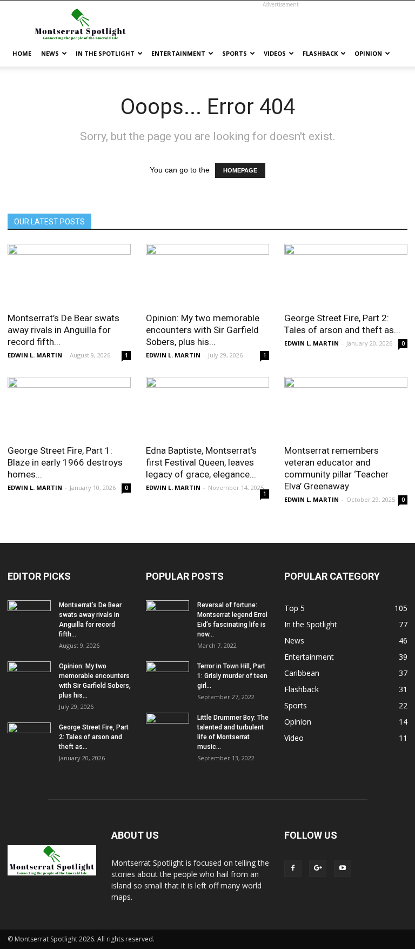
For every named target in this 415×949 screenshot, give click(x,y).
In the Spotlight (105, 53)
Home (21, 53)
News (50, 53)
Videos (275, 53)
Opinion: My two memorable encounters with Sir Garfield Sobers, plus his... (202, 330)
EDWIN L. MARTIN (35, 355)
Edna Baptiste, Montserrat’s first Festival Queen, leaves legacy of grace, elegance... (201, 462)
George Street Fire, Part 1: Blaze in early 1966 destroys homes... (65, 462)
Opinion (368, 53)
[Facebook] (293, 868)
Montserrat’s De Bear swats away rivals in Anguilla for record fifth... (63, 330)
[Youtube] (342, 868)
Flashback (320, 53)
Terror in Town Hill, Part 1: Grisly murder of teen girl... (232, 675)
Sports (234, 53)
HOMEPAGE (240, 170)
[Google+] (317, 868)
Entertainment (178, 53)
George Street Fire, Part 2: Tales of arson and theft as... (94, 737)
